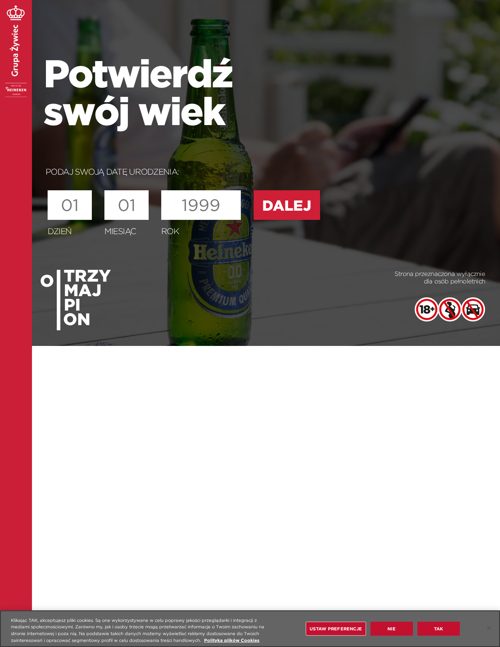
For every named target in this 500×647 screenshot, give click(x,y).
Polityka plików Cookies (232, 640)
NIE (391, 628)
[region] (250, 628)
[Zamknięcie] (489, 627)
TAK (438, 628)
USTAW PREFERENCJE (336, 628)
